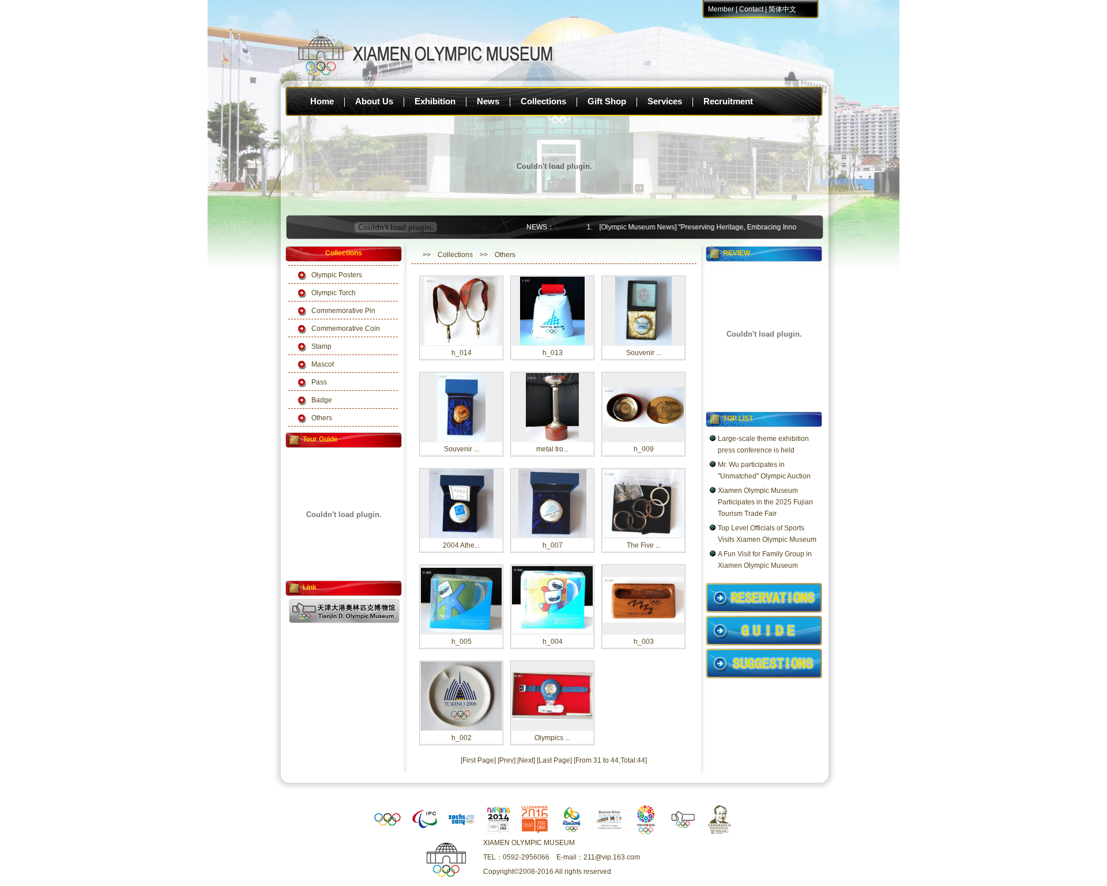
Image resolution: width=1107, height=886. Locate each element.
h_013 (553, 353)
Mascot (322, 364)
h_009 (644, 449)
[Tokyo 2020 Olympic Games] (645, 832)
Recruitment (728, 101)
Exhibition (435, 101)
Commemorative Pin (343, 311)
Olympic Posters (336, 275)
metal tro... (552, 449)
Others (321, 418)
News (488, 101)
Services (664, 101)
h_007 (553, 545)
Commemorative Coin (345, 329)
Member (721, 9)
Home (322, 101)
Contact (751, 9)
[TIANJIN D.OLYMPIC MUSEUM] (344, 621)
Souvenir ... (643, 353)
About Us (374, 101)
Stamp (321, 346)
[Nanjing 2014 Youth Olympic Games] (498, 832)
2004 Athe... (461, 545)
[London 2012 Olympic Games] (608, 832)
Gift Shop (607, 101)
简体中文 (782, 9)
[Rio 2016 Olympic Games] (572, 832)
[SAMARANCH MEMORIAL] (719, 832)
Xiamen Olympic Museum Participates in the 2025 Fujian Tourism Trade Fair (765, 502)
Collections (543, 101)
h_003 (644, 642)
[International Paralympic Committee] (424, 832)
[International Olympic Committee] (387, 832)
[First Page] (478, 760)
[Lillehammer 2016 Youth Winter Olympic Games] (535, 832)
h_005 (461, 642)
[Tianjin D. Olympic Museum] (682, 832)
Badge (321, 400)
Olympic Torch (333, 293)
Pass (319, 382)
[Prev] (506, 760)
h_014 (461, 353)
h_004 (553, 642)
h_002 (461, 738)
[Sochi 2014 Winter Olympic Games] (461, 832)
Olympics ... (552, 738)
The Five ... (644, 545)
